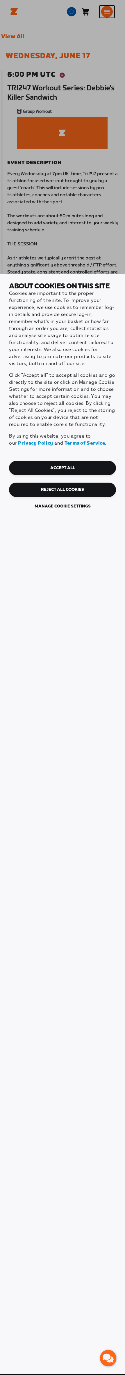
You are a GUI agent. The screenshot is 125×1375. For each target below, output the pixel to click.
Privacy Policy (35, 443)
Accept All (62, 468)
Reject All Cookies (62, 490)
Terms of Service (85, 443)
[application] (108, 1358)
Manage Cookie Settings (63, 506)
